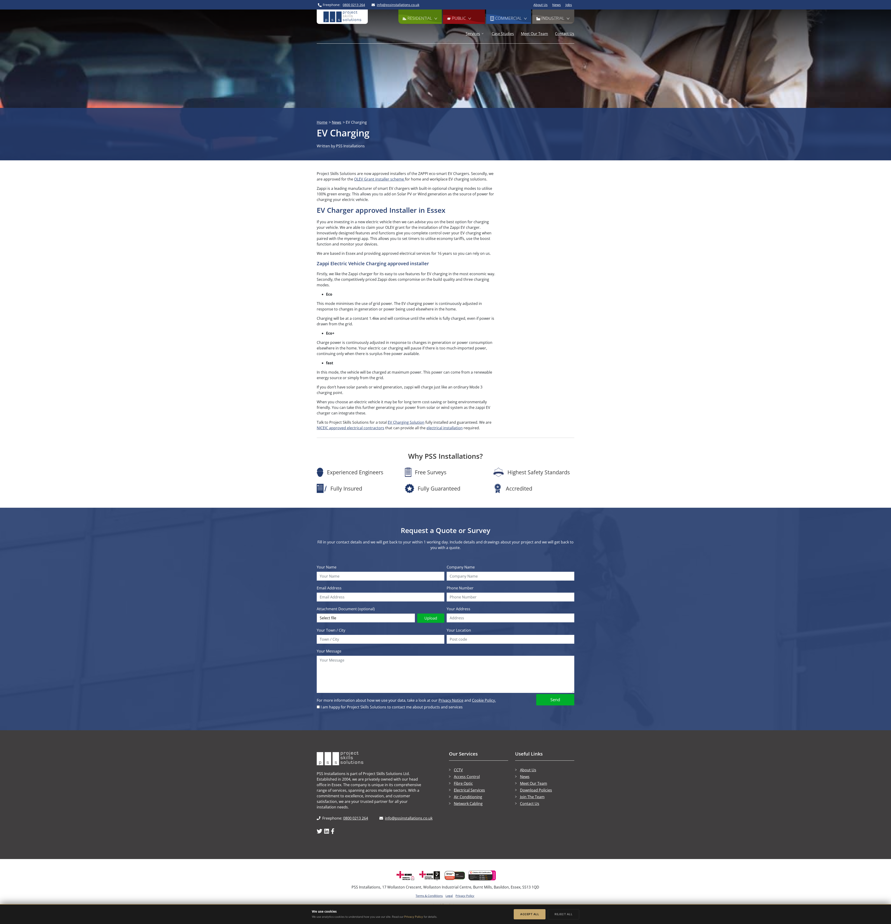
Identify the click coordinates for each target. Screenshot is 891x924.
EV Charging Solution (406, 422)
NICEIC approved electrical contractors (350, 427)
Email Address (329, 588)
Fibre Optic (463, 783)
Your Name (326, 567)
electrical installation (444, 427)
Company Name (461, 567)
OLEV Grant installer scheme (379, 179)
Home (322, 122)
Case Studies (503, 33)
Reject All (563, 914)
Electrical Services (469, 790)
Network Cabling (468, 803)
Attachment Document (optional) (346, 608)
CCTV (458, 769)
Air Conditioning (468, 796)
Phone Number (460, 588)
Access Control (467, 776)
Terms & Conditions (429, 896)
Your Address (458, 608)
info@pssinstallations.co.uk (409, 818)
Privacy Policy (464, 896)
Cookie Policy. (484, 700)
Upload (430, 618)
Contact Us (564, 33)
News (556, 5)
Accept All (529, 914)
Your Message (329, 651)
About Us (540, 5)
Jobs (568, 5)
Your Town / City (331, 630)
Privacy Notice (451, 700)
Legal (449, 896)
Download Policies (536, 790)
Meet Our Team (534, 33)
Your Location (459, 630)
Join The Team (532, 796)
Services (473, 33)
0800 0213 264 (355, 818)
